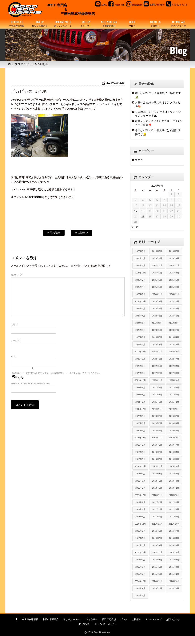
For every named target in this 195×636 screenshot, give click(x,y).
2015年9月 (140, 559)
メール (15, 340)
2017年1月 (174, 516)
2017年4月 (174, 509)
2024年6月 (157, 308)
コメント (16, 274)
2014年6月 (140, 595)
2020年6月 (140, 423)
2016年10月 (174, 524)
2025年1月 (140, 294)
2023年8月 (157, 330)
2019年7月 (174, 445)
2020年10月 (174, 409)
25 (142, 216)
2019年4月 (174, 452)
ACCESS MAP (178, 23)
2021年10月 (174, 380)
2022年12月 (140, 351)
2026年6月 (174, 251)
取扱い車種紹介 (51, 619)
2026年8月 (140, 251)
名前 (14, 324)
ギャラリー (92, 619)
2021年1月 (174, 402)
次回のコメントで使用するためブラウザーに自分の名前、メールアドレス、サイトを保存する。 (56, 373)
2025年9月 (157, 273)
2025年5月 (174, 280)
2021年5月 (157, 394)
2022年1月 (174, 373)
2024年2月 (174, 316)
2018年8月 (157, 473)
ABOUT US (155, 23)
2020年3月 (140, 430)
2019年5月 (157, 452)
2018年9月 (140, 473)
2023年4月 (174, 337)
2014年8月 (157, 588)
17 (135, 211)
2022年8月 (157, 359)
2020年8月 (157, 416)
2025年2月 (174, 287)
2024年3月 (157, 316)
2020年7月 (174, 416)
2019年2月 (157, 459)
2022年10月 (174, 351)
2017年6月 (140, 509)
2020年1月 (174, 430)
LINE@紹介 (84, 624)
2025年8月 (174, 273)
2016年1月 (174, 545)
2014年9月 (140, 588)
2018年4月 (174, 481)
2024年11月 (174, 294)
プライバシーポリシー (105, 624)
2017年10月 (174, 495)
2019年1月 (174, 459)
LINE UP (40, 23)
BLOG (132, 23)
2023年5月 (157, 337)
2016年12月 (140, 524)
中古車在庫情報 (30, 619)
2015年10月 (174, 552)
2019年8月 (157, 445)
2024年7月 (140, 308)
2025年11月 (174, 265)
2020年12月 (140, 409)
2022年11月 (157, 351)
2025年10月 (140, 273)
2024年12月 (157, 294)
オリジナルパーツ (72, 619)
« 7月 (135, 226)
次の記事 (80, 232)
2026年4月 (157, 258)
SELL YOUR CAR (109, 23)
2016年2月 (157, 545)
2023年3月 (140, 344)
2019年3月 (140, 459)
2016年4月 (174, 538)
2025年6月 (157, 280)
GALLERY (86, 23)
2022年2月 (157, 373)
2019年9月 (140, 445)
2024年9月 (157, 301)
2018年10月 (174, 466)
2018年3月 (140, 488)
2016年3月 (140, 545)
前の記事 (54, 232)
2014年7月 (174, 588)
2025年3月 (157, 287)
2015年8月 (157, 559)
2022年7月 (174, 359)
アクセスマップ (153, 619)
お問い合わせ (173, 619)
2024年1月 (140, 323)
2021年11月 (157, 380)
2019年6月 (140, 452)
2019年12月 (140, 437)
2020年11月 (157, 409)
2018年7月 (174, 473)
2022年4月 (174, 366)
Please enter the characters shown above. (30, 383)
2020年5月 (157, 423)
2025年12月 (157, 265)
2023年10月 (174, 323)
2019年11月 (157, 437)
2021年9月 (140, 387)
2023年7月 (174, 330)
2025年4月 (140, 287)
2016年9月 (140, 531)
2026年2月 (174, 258)
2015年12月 (140, 552)
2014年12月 (140, 581)
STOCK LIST (16, 23)
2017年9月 (140, 502)
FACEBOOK (34, 197)
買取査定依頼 (109, 619)
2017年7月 (174, 502)
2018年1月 (174, 488)
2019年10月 (174, 437)
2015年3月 (140, 574)
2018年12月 (140, 466)
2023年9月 (140, 330)
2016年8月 (157, 531)
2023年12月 (157, 323)
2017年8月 (157, 502)
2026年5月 (140, 258)
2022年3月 (140, 373)
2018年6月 (140, 481)
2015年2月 (157, 574)
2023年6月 (140, 337)
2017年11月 (157, 495)
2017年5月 (157, 509)
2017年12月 (140, 495)
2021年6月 (140, 394)
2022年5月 (157, 366)
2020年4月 (174, 423)
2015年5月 (157, 567)
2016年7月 (174, 531)
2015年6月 (140, 567)
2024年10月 (140, 301)
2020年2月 (157, 430)
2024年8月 (174, 301)
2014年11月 (157, 581)
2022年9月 (140, 359)
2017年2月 (157, 516)
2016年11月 (157, 524)
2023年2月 (157, 344)
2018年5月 (157, 481)
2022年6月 (140, 366)
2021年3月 (140, 402)
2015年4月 (174, 567)
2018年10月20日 (115, 82)
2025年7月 (140, 280)
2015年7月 (174, 559)
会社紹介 (136, 619)
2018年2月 (157, 488)
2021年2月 (157, 402)
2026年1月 (140, 265)
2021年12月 (140, 380)
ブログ (19, 64)
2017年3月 (140, 516)
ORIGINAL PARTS (63, 23)
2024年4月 (140, 316)
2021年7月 (174, 387)
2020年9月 (140, 416)
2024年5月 (174, 308)
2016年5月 (157, 538)
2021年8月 (157, 387)
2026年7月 (157, 251)
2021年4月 (174, 394)
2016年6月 (140, 538)
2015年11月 (157, 552)
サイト (14, 357)
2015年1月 (174, 574)
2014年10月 (174, 581)
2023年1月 (174, 344)
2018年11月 (157, 466)
